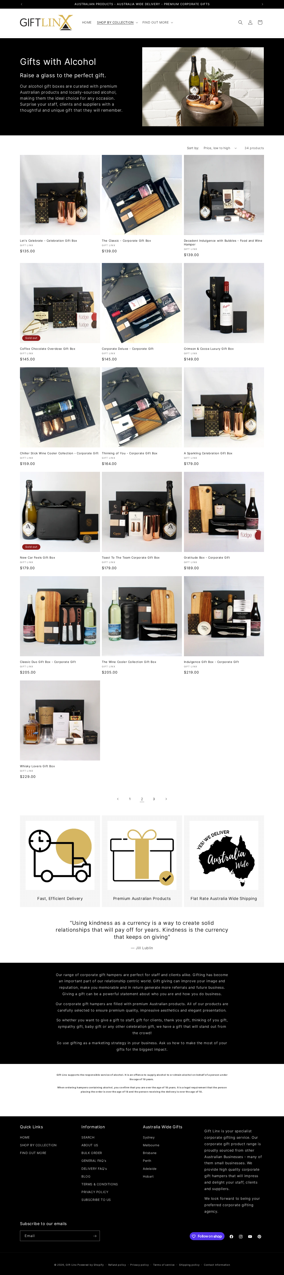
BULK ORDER (91, 1153)
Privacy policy (139, 1264)
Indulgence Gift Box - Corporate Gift (211, 662)
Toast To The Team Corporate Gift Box (131, 557)
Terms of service (164, 1264)
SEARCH (88, 1137)
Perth (147, 1160)
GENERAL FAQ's (93, 1160)
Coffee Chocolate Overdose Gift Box (47, 348)
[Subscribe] (95, 1236)
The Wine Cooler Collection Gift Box (129, 662)
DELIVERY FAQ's (94, 1168)
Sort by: (193, 148)
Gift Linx (71, 1264)
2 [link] (142, 799)
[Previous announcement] (21, 4)
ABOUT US (89, 1145)
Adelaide (150, 1168)
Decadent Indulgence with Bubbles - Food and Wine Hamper (223, 242)
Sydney (149, 1137)
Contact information (217, 1264)
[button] (117, 22)
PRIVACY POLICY (94, 1192)
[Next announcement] (262, 4)
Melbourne (151, 1145)
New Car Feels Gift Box (37, 557)
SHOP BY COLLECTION (38, 1145)
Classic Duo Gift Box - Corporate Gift (48, 662)
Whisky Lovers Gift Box (37, 766)
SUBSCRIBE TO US (96, 1200)
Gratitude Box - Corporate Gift (207, 557)
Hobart (148, 1176)
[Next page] (166, 799)
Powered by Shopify (90, 1264)
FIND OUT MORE (33, 1153)
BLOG (85, 1176)
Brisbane (150, 1153)
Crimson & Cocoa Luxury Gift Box (209, 348)
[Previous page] (118, 799)
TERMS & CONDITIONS (99, 1184)
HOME (25, 1137)
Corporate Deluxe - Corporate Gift (128, 348)
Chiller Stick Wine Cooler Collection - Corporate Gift (59, 453)
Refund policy (117, 1264)
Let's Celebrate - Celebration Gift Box (48, 240)
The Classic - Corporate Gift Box (126, 240)
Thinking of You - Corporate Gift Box (130, 453)
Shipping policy (189, 1264)
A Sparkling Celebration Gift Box (208, 453)
